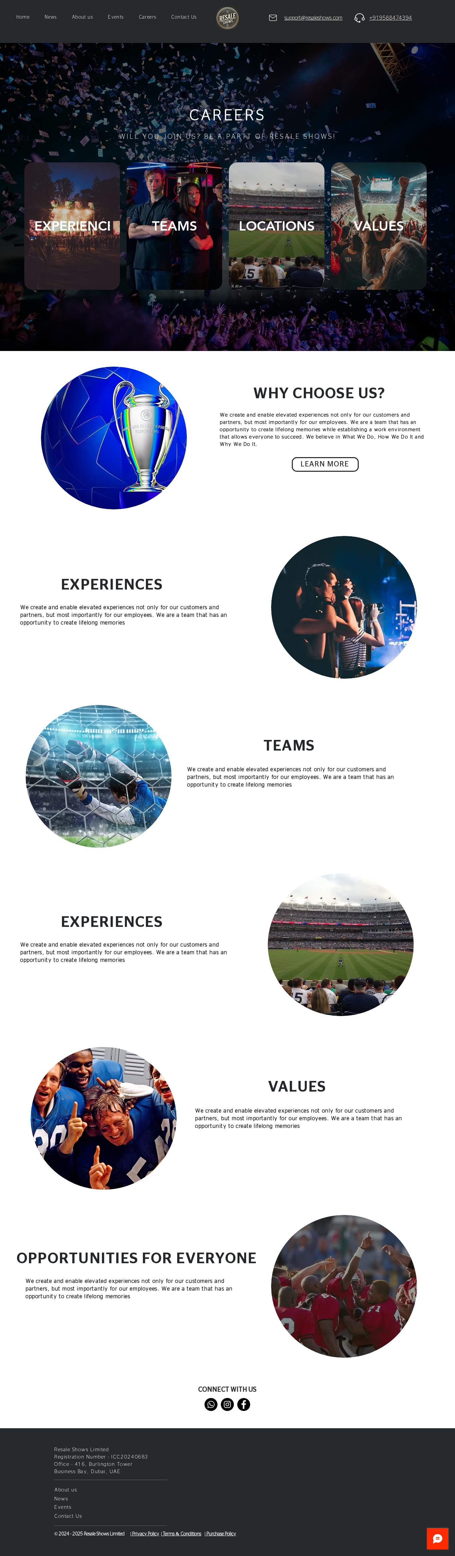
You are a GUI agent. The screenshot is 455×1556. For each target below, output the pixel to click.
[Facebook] (243, 1404)
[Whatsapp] (211, 1404)
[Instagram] (227, 1404)
